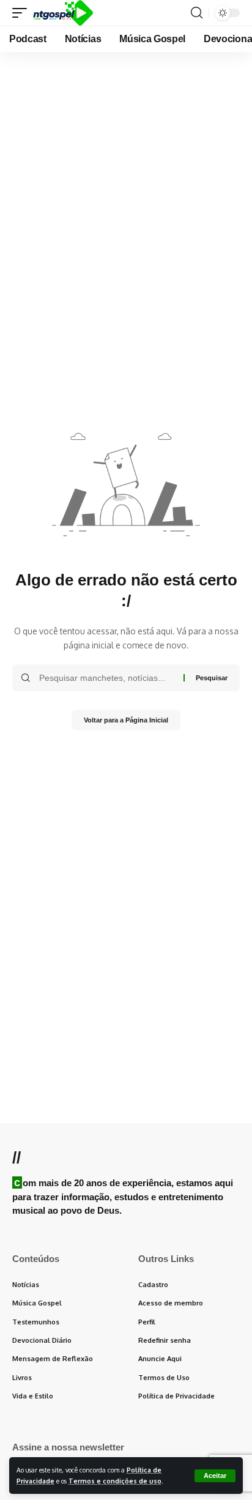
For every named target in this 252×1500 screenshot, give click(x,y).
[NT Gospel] (63, 13)
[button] (215, 1475)
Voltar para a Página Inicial (126, 720)
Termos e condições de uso (115, 1481)
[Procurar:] (106, 677)
